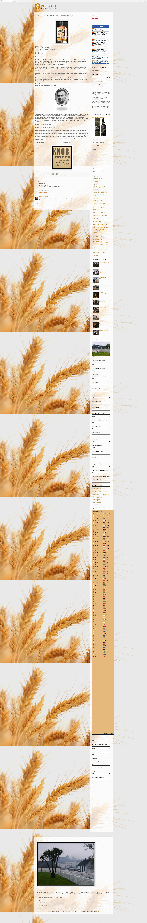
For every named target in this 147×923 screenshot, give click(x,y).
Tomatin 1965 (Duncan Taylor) (98, 236)
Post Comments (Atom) (45, 209)
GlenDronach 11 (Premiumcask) (99, 212)
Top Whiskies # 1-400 (97, 238)
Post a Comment (40, 203)
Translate (101, 86)
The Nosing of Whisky (97, 491)
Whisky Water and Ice (97, 496)
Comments (96, 171)
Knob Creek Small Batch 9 (57, 175)
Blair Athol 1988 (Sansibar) (98, 187)
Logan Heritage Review (103, 330)
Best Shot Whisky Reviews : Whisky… (99, 51)
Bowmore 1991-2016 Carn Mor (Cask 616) (101, 191)
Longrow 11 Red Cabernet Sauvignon (100, 224)
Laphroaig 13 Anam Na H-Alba (98, 219)
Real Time (100, 63)
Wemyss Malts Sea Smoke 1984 (99, 252)
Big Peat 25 (95, 184)
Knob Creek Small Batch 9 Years (66, 175)
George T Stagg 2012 (97, 209)
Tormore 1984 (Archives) (97, 241)
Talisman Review (102, 307)
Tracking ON (105, 63)
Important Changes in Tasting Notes (100, 215)
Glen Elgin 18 (95, 210)
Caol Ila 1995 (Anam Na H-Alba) (99, 203)
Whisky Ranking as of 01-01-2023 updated (101, 494)
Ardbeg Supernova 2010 (97, 180)
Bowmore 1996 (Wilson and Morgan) (100, 192)
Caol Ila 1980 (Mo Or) (97, 197)
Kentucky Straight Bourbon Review (46, 175)
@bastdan (97, 152)
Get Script (96, 63)
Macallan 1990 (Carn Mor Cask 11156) (100, 227)
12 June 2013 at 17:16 (43, 201)
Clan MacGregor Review (104, 262)
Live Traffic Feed (100, 26)
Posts (95, 168)
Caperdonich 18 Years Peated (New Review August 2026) (103, 271)
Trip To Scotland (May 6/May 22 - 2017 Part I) (101, 242)
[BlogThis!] (53, 174)
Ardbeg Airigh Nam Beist (98, 178)
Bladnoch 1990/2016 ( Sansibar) (99, 186)
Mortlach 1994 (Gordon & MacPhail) (100, 230)
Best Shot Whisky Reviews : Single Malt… (99, 30)
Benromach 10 (96, 183)
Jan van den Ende (42, 196)
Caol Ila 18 (95, 195)
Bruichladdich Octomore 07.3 (98, 194)
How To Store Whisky (97, 488)
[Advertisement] (101, 806)
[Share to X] (54, 174)
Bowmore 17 (95, 189)
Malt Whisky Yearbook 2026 (98, 229)
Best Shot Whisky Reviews (100, 40)
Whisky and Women (97, 502)
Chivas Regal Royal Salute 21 (98, 207)
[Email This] (52, 174)
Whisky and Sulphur (97, 500)
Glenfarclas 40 (96, 214)
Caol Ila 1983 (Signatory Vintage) (99, 198)
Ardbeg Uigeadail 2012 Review (98, 117)
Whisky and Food (96, 499)
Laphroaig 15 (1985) (97, 221)
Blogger (97, 911)
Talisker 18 (95, 232)
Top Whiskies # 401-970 (97, 239)
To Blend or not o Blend (97, 493)
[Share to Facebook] (56, 174)
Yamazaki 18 (95, 255)
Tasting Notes (74, 175)
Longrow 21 (95, 226)
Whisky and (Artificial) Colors (98, 497)
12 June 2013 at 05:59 (43, 192)
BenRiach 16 (95, 181)
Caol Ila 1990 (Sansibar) (97, 200)
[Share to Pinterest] (57, 174)
